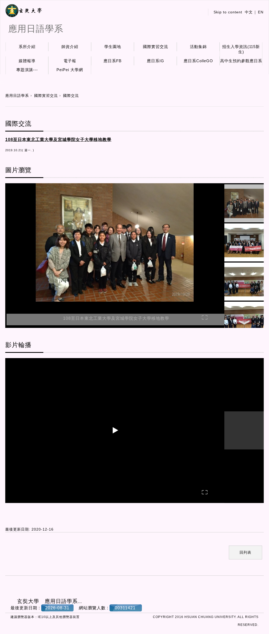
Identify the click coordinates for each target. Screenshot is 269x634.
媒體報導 (27, 61)
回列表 (245, 552)
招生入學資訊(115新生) (241, 49)
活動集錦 (198, 46)
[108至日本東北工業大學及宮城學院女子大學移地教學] (114, 243)
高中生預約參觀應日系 (241, 61)
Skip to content (228, 12)
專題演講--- (27, 69)
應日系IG (155, 61)
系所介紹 (27, 46)
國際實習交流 (155, 46)
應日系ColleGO (198, 61)
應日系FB (113, 61)
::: (199, 12)
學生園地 (112, 46)
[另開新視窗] (24, 10)
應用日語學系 (17, 95)
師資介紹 (69, 46)
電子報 (70, 61)
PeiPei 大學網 (69, 69)
